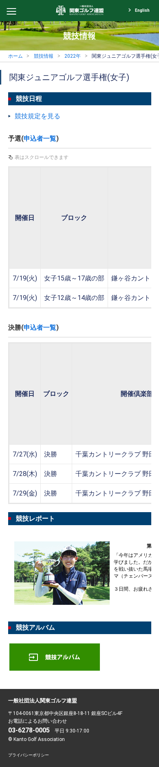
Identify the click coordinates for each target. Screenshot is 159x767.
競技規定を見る (37, 116)
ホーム (15, 56)
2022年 (72, 56)
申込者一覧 (40, 138)
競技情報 (43, 56)
